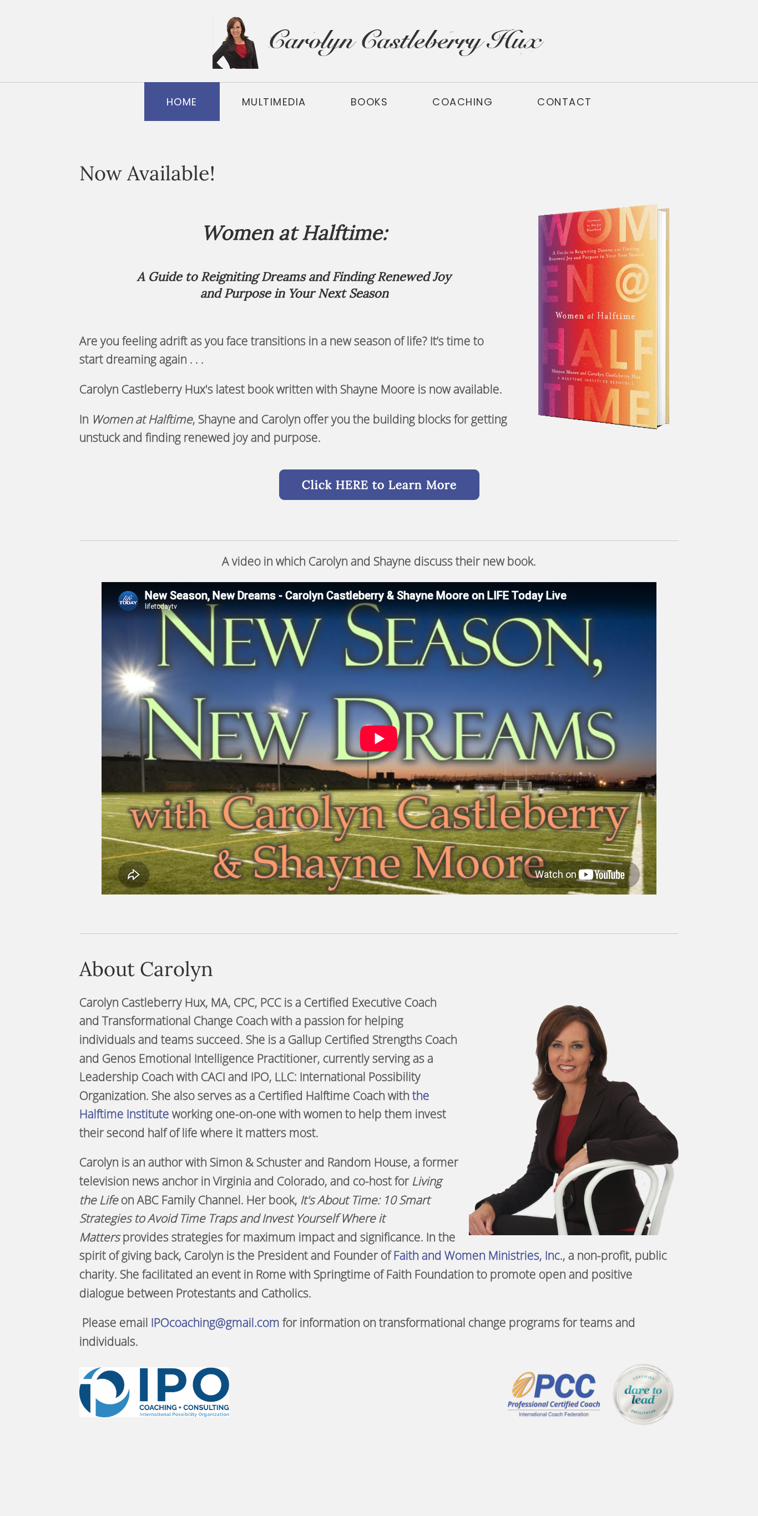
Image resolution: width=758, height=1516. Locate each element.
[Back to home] (379, 41)
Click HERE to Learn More (379, 484)
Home (182, 102)
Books (369, 102)
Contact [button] (564, 102)
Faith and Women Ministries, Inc (476, 1255)
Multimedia (274, 102)
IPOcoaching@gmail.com (215, 1322)
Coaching (462, 102)
